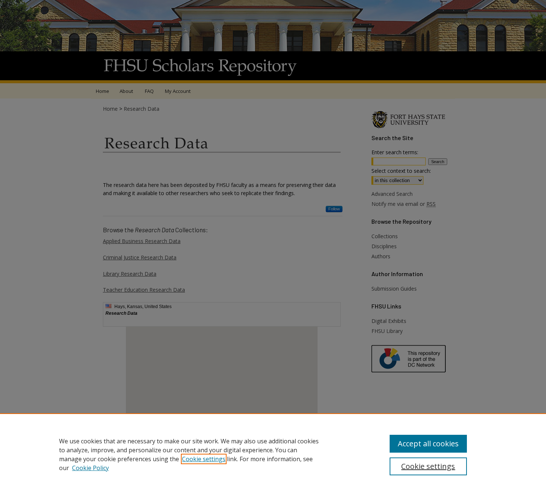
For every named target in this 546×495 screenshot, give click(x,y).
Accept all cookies (428, 444)
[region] (273, 454)
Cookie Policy (90, 468)
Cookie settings (203, 459)
